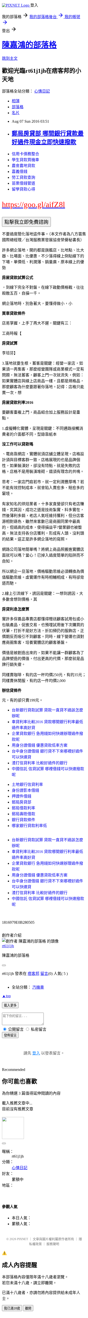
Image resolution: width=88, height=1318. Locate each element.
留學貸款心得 (23, 189)
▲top (6, 996)
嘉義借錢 (19, 171)
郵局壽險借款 (23, 814)
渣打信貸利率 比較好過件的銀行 (39, 763)
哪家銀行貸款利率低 (29, 826)
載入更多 (10, 1005)
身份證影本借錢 (25, 790)
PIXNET (22, 1239)
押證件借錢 (21, 796)
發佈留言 (10, 1035)
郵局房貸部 (21, 802)
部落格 (17, 107)
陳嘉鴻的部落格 (29, 44)
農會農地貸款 (23, 166)
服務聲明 (52, 1244)
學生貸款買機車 (25, 160)
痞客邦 (33, 973)
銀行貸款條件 (23, 820)
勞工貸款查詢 (23, 177)
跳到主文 (10, 58)
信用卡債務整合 (25, 154)
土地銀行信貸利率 (27, 784)
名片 (16, 113)
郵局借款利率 (23, 808)
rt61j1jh (8, 946)
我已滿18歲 (12, 1308)
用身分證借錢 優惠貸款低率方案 (39, 745)
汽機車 (38, 987)
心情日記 (42, 91)
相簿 (16, 101)
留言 (44, 973)
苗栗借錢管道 (23, 183)
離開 (28, 1308)
